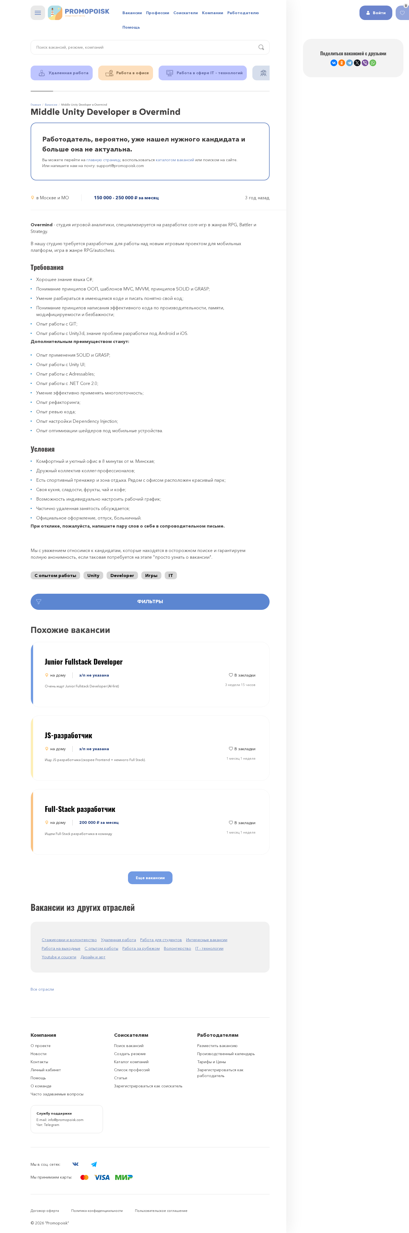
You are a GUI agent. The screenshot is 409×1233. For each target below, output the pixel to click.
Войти (379, 12)
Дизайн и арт (92, 956)
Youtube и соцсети (59, 956)
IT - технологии (209, 948)
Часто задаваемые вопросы (57, 1094)
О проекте (41, 1045)
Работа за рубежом (141, 948)
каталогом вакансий (175, 159)
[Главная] (78, 13)
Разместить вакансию (217, 1045)
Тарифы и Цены (211, 1061)
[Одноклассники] (341, 62)
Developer (122, 575)
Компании (212, 12)
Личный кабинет (46, 1069)
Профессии (157, 12)
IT (171, 575)
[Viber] (365, 62)
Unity (93, 575)
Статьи (120, 1077)
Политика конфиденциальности (97, 1211)
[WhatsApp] (372, 62)
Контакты (39, 1061)
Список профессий (132, 1069)
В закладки (245, 675)
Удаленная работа (118, 939)
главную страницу (103, 159)
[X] (357, 62)
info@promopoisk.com (65, 1120)
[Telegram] (349, 62)
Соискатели (185, 12)
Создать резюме (130, 1053)
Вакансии (132, 12)
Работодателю (243, 12)
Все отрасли (42, 989)
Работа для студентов (161, 939)
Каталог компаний (131, 1061)
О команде (41, 1085)
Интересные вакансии (206, 939)
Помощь (131, 27)
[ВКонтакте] (334, 62)
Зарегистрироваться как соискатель (148, 1085)
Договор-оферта (45, 1211)
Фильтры (150, 601)
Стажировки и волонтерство (69, 939)
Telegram (51, 1125)
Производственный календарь (226, 1053)
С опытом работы (55, 575)
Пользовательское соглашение (161, 1211)
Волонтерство (177, 948)
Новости (38, 1053)
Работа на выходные (61, 948)
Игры (151, 575)
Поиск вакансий (129, 1045)
